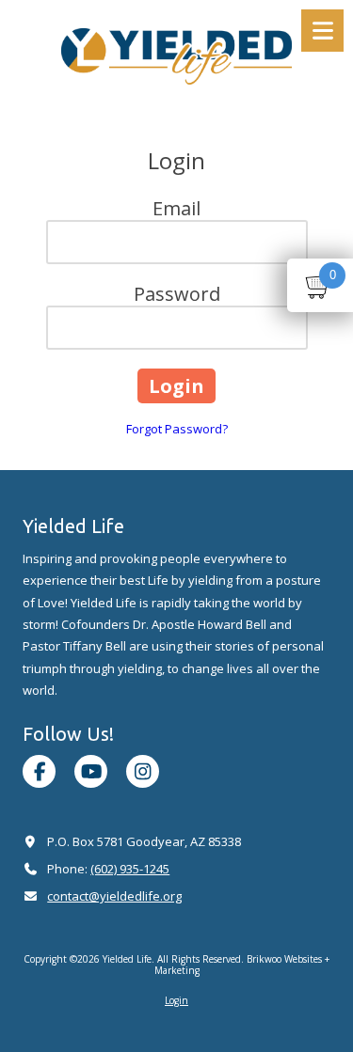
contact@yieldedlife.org (114, 895)
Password (177, 293)
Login (176, 1000)
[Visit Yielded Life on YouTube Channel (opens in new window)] (90, 771)
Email (176, 208)
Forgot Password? (177, 428)
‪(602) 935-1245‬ (129, 868)
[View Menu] (322, 30)
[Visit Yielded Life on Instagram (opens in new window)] (142, 771)
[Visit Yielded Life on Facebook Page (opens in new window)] (39, 771)
